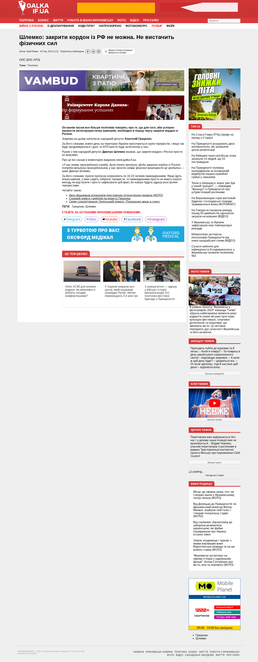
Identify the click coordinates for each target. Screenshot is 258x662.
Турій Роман (32, 51)
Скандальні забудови (199, 655)
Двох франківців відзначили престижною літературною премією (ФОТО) (116, 195)
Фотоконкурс (136, 25)
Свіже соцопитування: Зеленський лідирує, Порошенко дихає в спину (114, 201)
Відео (134, 20)
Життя (58, 20)
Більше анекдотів (214, 374)
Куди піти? (86, 25)
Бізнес (43, 20)
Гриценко (202, 635)
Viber (92, 219)
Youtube (111, 219)
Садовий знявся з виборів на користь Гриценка (99, 198)
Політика (26, 20)
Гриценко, (78, 206)
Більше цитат (215, 462)
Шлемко (90, 206)
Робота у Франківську (225, 651)
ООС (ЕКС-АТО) (29, 59)
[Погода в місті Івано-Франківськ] (214, 471)
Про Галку (151, 20)
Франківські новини (159, 651)
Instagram (157, 219)
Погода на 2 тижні (215, 475)
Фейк (170, 25)
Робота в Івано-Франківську (90, 20)
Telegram (73, 219)
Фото (121, 20)
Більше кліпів (214, 420)
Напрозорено (110, 25)
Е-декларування (61, 25)
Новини (138, 651)
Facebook (133, 219)
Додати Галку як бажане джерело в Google (120, 51)
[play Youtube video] (214, 403)
